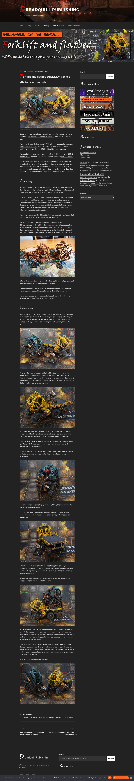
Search (82, 72)
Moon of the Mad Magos (88, 177)
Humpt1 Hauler (67, 156)
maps (111, 171)
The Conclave (85, 157)
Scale (104, 183)
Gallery (37, 26)
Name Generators (74, 26)
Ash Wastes (83, 162)
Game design (100, 168)
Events (94, 168)
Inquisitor (68, 164)
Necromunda (56, 164)
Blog (29, 26)
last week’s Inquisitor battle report (41, 136)
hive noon (96, 171)
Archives (83, 193)
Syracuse (92, 186)
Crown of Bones (103, 165)
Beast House (104, 162)
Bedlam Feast (84, 165)
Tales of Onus (102, 186)
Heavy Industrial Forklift (50, 154)
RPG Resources (58, 26)
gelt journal (108, 168)
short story (84, 186)
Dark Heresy (85, 168)
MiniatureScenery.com (28, 146)
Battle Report (93, 162)
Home (21, 26)
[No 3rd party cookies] (131, 778)
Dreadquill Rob (42, 71)
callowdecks (93, 165)
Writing (46, 26)
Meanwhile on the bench (43, 717)
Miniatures (27, 714)
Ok (110, 778)
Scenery (70, 717)
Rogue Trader (95, 183)
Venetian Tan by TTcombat (30, 378)
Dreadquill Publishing (49, 10)
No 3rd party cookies (121, 778)
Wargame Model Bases (88, 153)
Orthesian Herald (102, 180)
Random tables (84, 183)
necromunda (60, 717)
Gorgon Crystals (86, 171)
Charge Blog (84, 155)
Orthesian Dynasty (87, 180)
